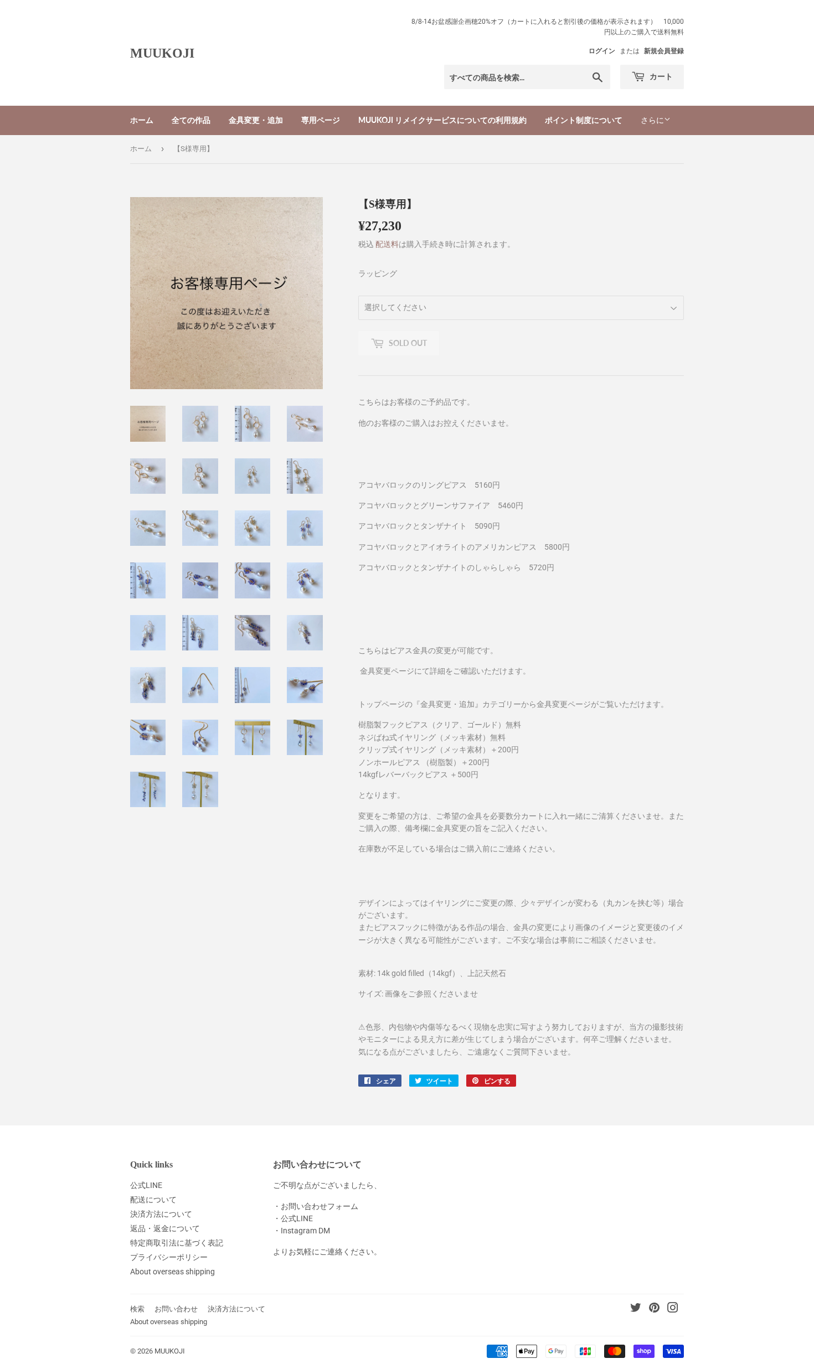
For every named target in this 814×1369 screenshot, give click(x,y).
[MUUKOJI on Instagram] (672, 1309)
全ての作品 (191, 120)
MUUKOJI (162, 52)
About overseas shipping (172, 1271)
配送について (153, 1199)
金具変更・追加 (256, 120)
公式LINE (146, 1185)
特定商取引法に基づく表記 (176, 1242)
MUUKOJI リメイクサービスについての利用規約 (442, 120)
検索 (137, 1309)
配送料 (387, 244)
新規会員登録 (664, 51)
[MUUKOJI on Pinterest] (654, 1309)
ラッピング (377, 273)
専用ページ (320, 120)
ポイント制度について (583, 120)
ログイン (602, 51)
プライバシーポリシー (169, 1257)
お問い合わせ (176, 1309)
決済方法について (161, 1214)
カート (660, 76)
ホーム (141, 120)
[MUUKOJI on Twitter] (635, 1309)
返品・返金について (165, 1228)
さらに (652, 120)
